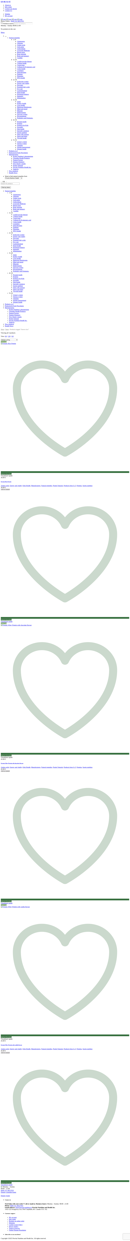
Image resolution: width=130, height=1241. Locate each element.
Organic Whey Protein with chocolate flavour (12, 763)
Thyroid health (22, 138)
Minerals (20, 111)
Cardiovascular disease (24, 61)
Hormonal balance (23, 94)
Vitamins (20, 145)
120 (9, 336)
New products (13, 171)
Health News (13, 173)
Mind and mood (22, 109)
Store (7, 329)
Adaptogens (21, 41)
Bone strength (21, 54)
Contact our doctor (11, 9)
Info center (8, 7)
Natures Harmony (18, 162)
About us (8, 5)
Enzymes (20, 85)
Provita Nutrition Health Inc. (22, 167)
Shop (2, 329)
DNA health (21, 78)
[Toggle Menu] (5, 36)
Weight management (23, 147)
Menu (3, 32)
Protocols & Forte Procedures (18, 153)
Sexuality (20, 127)
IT (10, 2)
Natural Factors (18, 160)
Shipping (12, 1223)
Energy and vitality (23, 83)
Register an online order (16, 1221)
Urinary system (22, 142)
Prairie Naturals (18, 165)
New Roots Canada (19, 164)
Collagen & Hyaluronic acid (26, 67)
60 (6, 336)
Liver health (21, 105)
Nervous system (22, 114)
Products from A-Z (70, 486)
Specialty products (23, 131)
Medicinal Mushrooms (24, 107)
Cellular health (21, 63)
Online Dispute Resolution (17, 1230)
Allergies (20, 43)
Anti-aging (20, 47)
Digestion (20, 76)
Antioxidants (21, 49)
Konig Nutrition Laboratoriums (23, 156)
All (12, 336)
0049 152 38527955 (17, 21)
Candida (19, 58)
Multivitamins (21, 112)
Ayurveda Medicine (23, 50)
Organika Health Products (21, 158)
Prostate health (21, 122)
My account (8, 16)
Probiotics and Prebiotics (25, 118)
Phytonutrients (21, 116)
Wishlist (7, 14)
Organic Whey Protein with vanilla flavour (11, 1045)
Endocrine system (22, 81)
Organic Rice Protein (6, 481)
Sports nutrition (22, 133)
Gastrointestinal (22, 91)
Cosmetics (20, 70)
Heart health (21, 92)
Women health (21, 149)
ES (7, 2)
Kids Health (26, 486)
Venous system (22, 143)
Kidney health (21, 103)
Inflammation (21, 98)
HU (5, 2)
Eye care (20, 89)
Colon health (21, 69)
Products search (8, 23)
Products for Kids (22, 125)
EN (2, 2)
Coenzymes (21, 65)
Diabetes (20, 74)
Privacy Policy (13, 1226)
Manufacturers (13, 154)
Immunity (20, 96)
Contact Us (8, 10)
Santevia (15, 169)
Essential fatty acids (23, 87)
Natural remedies (14, 38)
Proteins (19, 123)
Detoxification (21, 72)
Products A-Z (13, 151)
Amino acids (21, 45)
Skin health (20, 129)
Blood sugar (21, 52)
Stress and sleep (22, 136)
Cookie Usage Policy (16, 1225)
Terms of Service (14, 1228)
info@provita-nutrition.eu (24, 1207)
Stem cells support (23, 134)
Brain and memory (23, 56)
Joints (19, 101)
